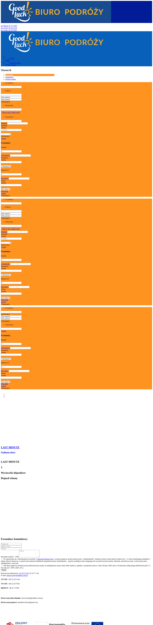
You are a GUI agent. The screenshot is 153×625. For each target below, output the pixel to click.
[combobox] (11, 130)
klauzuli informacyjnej (45, 559)
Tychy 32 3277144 (9, 28)
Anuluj (3, 193)
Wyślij (4, 570)
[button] (17, 123)
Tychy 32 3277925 (9, 30)
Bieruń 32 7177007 (9, 26)
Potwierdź (4, 191)
